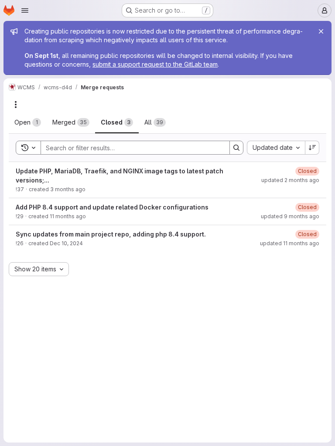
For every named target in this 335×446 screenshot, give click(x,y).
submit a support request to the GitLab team (155, 64)
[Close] (321, 31)
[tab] (28, 122)
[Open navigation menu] (25, 10)
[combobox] (276, 148)
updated (290, 180)
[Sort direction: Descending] (312, 148)
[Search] (236, 148)
